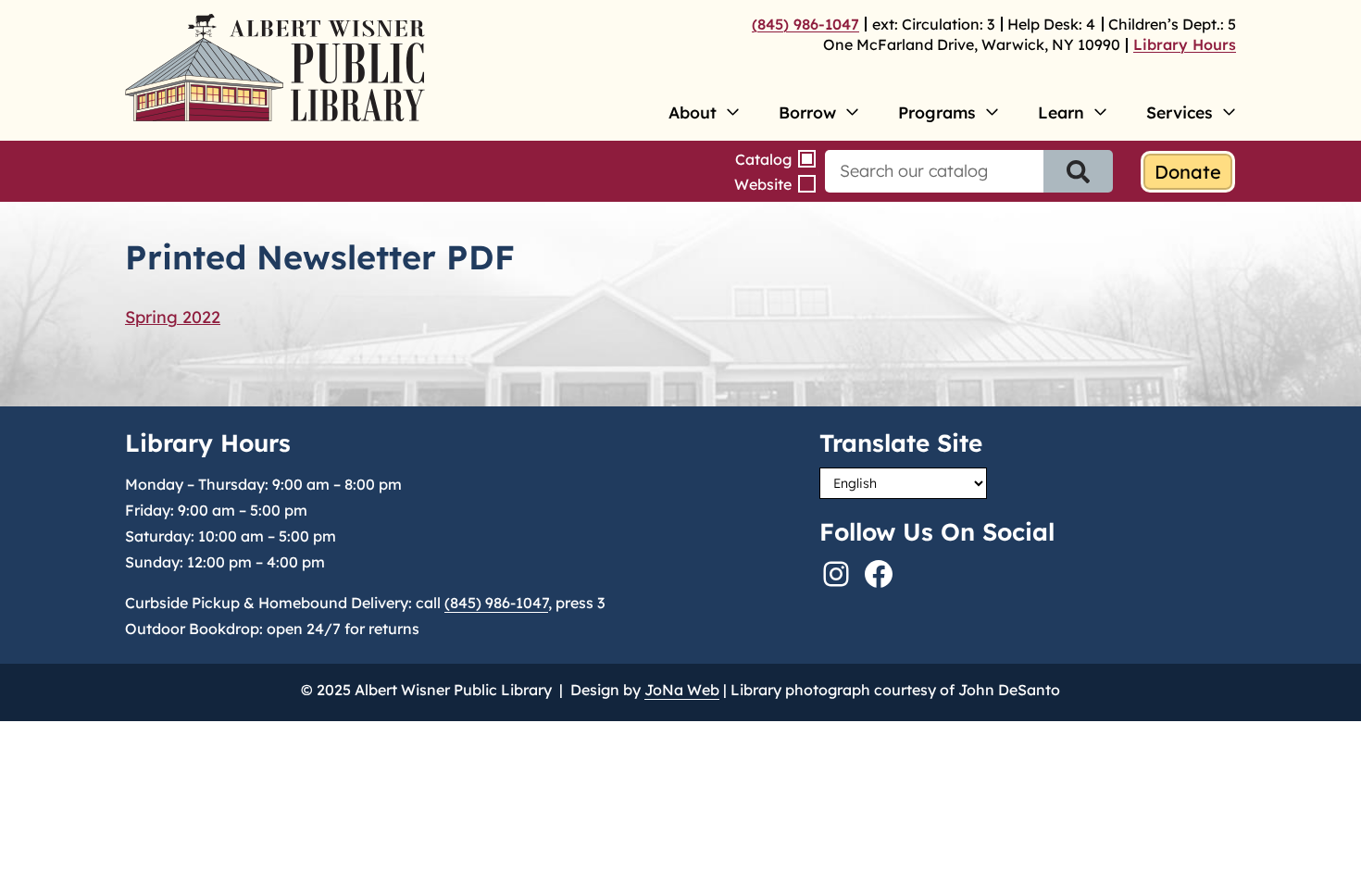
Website (763, 184)
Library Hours (1184, 44)
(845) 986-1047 (805, 24)
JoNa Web (681, 689)
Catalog (763, 159)
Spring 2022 (172, 317)
